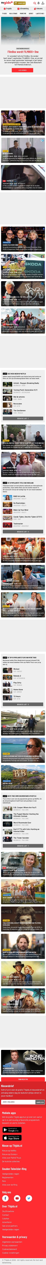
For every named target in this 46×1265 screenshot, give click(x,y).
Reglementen (7, 1177)
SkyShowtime (8, 1211)
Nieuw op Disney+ (10, 1154)
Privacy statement (10, 1246)
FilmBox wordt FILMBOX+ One (23, 52)
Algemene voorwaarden (12, 1242)
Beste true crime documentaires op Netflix (22, 796)
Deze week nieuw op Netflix (17, 374)
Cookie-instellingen (10, 1253)
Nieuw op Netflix (9, 1151)
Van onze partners (10, 1226)
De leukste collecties (11, 1161)
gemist (31, 13)
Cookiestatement (9, 1249)
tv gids (4, 13)
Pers (4, 1181)
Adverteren (7, 1222)
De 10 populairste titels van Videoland (20, 483)
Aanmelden (40, 1102)
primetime (23, 13)
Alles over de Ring (9, 1185)
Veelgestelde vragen (10, 1174)
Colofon (5, 1219)
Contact (5, 1215)
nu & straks (13, 13)
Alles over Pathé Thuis (11, 1158)
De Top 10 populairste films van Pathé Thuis (22, 658)
